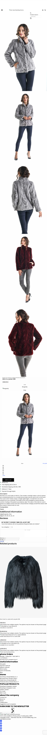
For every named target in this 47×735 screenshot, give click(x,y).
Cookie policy (25, 716)
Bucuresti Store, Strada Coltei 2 (8, 678)
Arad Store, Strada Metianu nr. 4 (8, 677)
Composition (4, 507)
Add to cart (8, 480)
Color (25, 384)
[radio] (24, 387)
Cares (2, 509)
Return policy (3, 669)
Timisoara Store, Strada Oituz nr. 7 (9, 682)
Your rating (4, 527)
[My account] (43, 10)
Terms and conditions (6, 716)
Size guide (45, 463)
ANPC (31, 716)
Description (3, 494)
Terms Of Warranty (5, 670)
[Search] (30, 18)
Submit (13, 708)
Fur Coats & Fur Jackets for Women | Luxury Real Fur (15, 377)
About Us (2, 699)
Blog (1, 672)
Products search (34, 14)
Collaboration (4, 702)
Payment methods (5, 665)
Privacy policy (16, 716)
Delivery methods (4, 667)
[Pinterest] (1, 726)
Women (3, 377)
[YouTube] (1, 724)
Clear (3, 475)
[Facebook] (1, 721)
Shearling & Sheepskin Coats (8, 688)
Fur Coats (2, 691)
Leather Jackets (4, 689)
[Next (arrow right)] (0, 734)
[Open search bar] (30, 13)
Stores (2, 701)
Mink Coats (3, 693)
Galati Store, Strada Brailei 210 (8, 680)
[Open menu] (2, 10)
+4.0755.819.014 (3, 658)
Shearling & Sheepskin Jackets (8, 686)
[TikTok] (1, 731)
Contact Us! (3, 697)
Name (1, 538)
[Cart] (45, 10)
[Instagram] (1, 728)
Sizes (22, 463)
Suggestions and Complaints (8, 704)
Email (1, 539)
